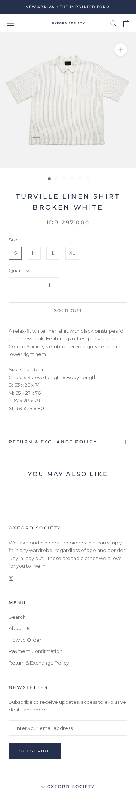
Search (17, 617)
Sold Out (68, 310)
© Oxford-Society (68, 786)
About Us (19, 628)
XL (72, 253)
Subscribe (34, 751)
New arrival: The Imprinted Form (68, 7)
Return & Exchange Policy (53, 441)
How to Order (25, 640)
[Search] (113, 23)
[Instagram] (11, 577)
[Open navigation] (10, 23)
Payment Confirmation (35, 651)
